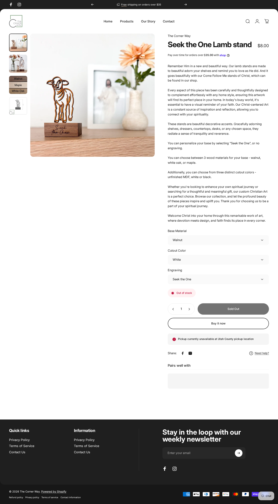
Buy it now (218, 323)
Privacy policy (32, 497)
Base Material (177, 231)
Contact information (71, 497)
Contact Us (17, 452)
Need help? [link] (262, 353)
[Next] (185, 4)
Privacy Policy (19, 440)
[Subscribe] (238, 453)
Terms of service (49, 497)
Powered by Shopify (53, 491)
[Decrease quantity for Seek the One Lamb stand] (172, 309)
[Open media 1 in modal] (92, 95)
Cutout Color (177, 251)
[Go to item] (18, 43)
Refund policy (16, 497)
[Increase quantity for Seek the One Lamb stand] (190, 309)
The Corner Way (179, 36)
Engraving (175, 270)
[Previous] (92, 4)
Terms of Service (21, 446)
